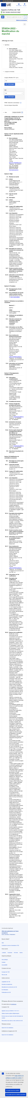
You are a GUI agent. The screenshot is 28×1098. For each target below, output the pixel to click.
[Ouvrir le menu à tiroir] (3, 28)
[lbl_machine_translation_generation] (20, 102)
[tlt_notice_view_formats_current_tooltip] (22, 112)
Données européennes (7, 984)
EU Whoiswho (5, 989)
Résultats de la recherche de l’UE (9, 987)
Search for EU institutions (7, 1027)
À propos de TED (6, 972)
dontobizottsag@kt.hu (18, 416)
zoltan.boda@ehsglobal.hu (15, 356)
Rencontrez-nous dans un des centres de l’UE (12, 1020)
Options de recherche (21, 20)
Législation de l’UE (6, 981)
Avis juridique (5, 959)
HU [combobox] (6, 80)
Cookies (3, 962)
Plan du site (4, 974)
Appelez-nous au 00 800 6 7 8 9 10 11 (10, 1010)
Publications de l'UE (6, 992)
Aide (3, 942)
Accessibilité (4, 964)
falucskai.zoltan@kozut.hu (15, 162)
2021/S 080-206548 (15, 297)
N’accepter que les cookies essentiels (15, 1094)
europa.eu (13, 1004)
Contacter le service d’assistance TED (10, 945)
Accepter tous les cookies (12, 1090)
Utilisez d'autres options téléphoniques (10, 1013)
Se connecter (18, 5)
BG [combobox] (6, 93)
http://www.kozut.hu (13, 169)
